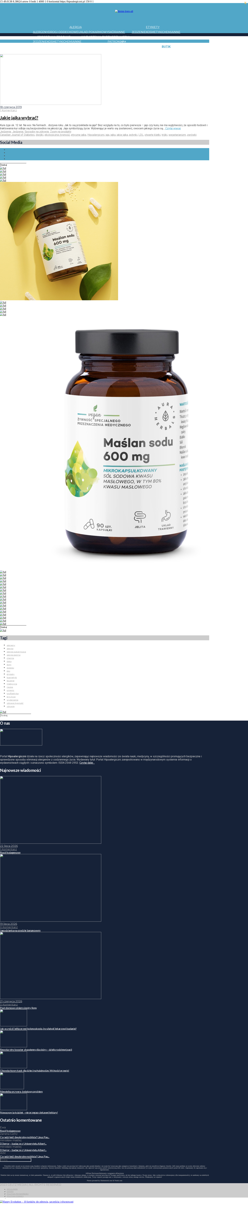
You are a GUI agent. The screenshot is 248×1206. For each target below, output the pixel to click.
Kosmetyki (154, 32)
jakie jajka (122, 134)
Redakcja (196, 51)
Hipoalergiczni (95, 134)
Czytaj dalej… (87, 762)
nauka (10, 687)
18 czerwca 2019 (11, 107)
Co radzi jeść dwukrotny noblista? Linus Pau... (24, 1137)
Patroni (114, 41)
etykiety (11, 674)
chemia (10, 658)
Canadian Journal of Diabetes (17, 134)
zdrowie (11, 706)
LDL (141, 134)
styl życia (11, 696)
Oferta (10, 1191)
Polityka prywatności (18, 1194)
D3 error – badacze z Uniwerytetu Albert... (23, 1143)
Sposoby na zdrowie (54, 37)
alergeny (11, 645)
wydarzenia (12, 700)
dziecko (10, 667)
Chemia (167, 32)
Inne (121, 32)
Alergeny (40, 32)
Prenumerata (215, 51)
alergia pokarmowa (16, 651)
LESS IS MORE (108, 51)
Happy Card (59, 51)
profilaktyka (13, 693)
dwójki (39, 134)
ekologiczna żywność (57, 134)
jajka (113, 134)
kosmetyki (12, 677)
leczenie (10, 680)
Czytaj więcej (173, 128)
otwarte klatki (152, 134)
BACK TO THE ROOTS (83, 51)
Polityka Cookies (15, 1196)
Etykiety (152, 27)
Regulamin (12, 1189)
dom (9, 664)
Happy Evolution (92, 46)
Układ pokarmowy (93, 32)
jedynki (133, 134)
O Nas (184, 51)
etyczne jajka (78, 134)
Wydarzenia (91, 37)
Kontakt (199, 46)
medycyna (12, 684)
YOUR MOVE (150, 51)
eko (8, 671)
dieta (9, 661)
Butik (166, 46)
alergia (10, 648)
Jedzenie (139, 32)
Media (125, 37)
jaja (107, 134)
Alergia (76, 27)
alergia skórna (13, 655)
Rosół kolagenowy (10, 1130)
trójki (164, 134)
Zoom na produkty (60, 131)
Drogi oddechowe (63, 32)
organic (10, 690)
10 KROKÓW (41, 51)
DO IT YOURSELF (129, 51)
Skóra (113, 32)
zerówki (192, 134)
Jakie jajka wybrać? (19, 117)
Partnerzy (110, 37)
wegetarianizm (177, 134)
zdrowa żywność (15, 703)
